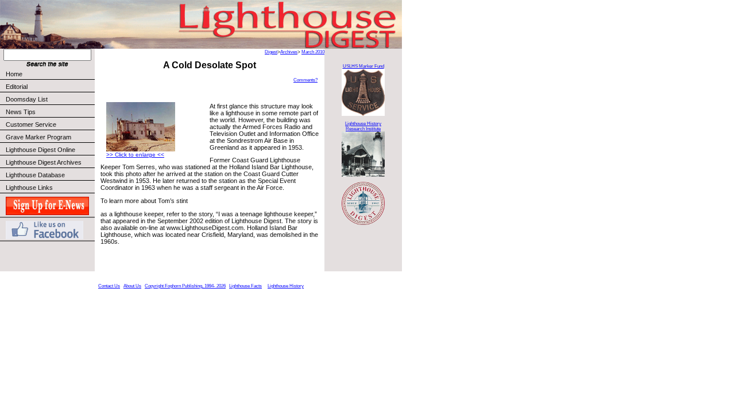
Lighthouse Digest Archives (44, 162)
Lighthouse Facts (245, 286)
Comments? (305, 80)
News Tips (21, 111)
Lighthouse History (286, 286)
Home (14, 74)
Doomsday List (27, 99)
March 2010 (312, 51)
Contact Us (109, 286)
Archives (288, 51)
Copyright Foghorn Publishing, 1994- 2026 (185, 286)
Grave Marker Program (38, 137)
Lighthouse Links (29, 187)
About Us (132, 286)
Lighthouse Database (35, 175)
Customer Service (31, 124)
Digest (271, 51)
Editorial (17, 86)
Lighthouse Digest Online (40, 149)
